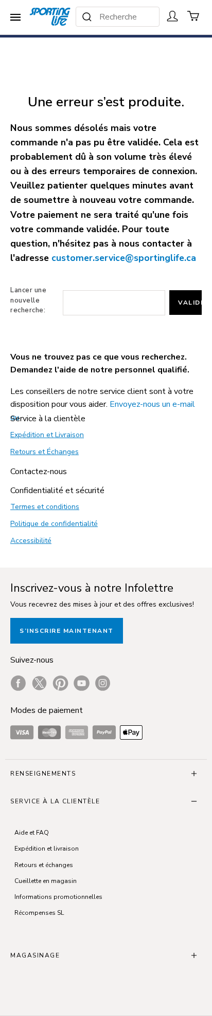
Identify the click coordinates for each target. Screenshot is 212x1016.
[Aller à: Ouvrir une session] (172, 16)
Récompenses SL (39, 913)
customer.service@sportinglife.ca (123, 258)
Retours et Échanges (44, 452)
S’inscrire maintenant (67, 631)
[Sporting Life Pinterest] (60, 683)
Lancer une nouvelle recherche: (28, 300)
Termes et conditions (44, 507)
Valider (190, 302)
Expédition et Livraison (47, 435)
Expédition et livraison (46, 848)
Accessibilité (30, 540)
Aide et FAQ (31, 833)
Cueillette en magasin (45, 881)
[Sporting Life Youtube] (82, 683)
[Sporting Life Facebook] (18, 683)
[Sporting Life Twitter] (39, 683)
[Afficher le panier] (193, 16)
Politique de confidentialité (54, 524)
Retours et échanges (43, 865)
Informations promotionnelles (58, 897)
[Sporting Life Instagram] (103, 683)
